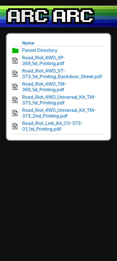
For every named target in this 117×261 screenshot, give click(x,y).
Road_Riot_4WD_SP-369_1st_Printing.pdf (43, 60)
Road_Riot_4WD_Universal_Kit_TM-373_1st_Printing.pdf (59, 100)
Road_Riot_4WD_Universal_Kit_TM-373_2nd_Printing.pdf (59, 113)
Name (28, 43)
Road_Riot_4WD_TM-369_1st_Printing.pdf (44, 86)
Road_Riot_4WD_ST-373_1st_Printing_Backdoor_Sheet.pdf (62, 73)
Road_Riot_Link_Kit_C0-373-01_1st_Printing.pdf (52, 126)
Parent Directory (39, 50)
